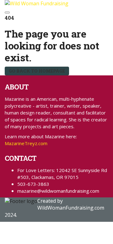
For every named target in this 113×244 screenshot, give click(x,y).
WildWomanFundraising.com (70, 207)
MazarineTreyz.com (26, 143)
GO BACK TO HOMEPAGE (37, 71)
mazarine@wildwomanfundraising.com (58, 191)
